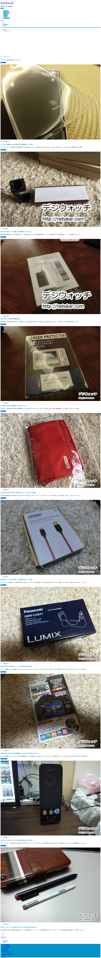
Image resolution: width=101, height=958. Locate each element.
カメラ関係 (6, 13)
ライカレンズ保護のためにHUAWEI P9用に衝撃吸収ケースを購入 (17, 144)
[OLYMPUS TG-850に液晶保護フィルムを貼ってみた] (50, 400)
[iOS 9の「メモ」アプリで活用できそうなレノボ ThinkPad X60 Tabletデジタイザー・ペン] (50, 922)
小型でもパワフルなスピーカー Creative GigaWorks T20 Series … (17, 840)
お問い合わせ (6, 18)
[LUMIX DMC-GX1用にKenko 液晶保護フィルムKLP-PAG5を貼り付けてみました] (50, 748)
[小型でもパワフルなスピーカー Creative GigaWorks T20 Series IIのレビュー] (50, 835)
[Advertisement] (50, 44)
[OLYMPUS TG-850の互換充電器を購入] (50, 313)
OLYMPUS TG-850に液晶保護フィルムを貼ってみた (13, 405)
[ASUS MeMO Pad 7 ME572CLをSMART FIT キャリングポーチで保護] (50, 487)
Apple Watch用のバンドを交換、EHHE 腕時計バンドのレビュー (17, 231)
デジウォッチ (7, 3)
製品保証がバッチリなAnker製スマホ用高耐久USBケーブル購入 (16, 579)
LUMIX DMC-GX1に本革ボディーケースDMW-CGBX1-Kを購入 (16, 666)
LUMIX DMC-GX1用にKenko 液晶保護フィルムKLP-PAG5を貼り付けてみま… (20, 753)
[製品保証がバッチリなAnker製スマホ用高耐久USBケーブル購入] (50, 574)
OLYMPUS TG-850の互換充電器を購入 (10, 318)
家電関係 (5, 16)
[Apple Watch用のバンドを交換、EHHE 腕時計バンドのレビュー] (50, 226)
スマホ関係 (6, 11)
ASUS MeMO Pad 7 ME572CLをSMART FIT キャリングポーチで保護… (18, 492)
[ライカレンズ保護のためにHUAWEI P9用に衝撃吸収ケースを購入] (50, 139)
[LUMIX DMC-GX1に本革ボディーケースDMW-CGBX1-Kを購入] (50, 661)
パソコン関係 (6, 12)
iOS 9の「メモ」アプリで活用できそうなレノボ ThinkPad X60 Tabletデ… (19, 927)
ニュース (5, 15)
